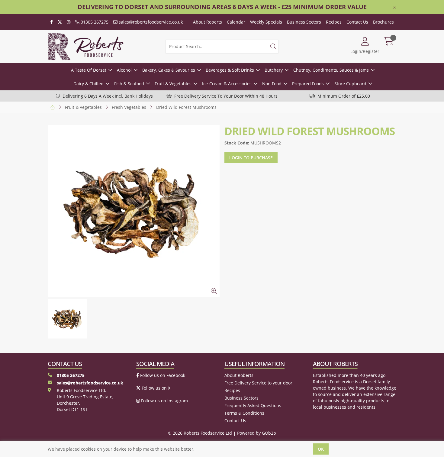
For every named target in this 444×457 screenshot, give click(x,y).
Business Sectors (304, 22)
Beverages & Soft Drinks (230, 70)
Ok (321, 449)
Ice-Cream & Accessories (227, 83)
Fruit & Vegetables (173, 83)
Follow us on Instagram (164, 401)
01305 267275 (93, 22)
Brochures (383, 22)
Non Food (272, 83)
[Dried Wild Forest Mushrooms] (134, 211)
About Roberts (207, 22)
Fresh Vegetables (129, 107)
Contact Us (357, 22)
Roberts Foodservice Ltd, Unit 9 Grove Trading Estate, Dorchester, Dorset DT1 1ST (85, 399)
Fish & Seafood (129, 83)
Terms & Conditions (244, 413)
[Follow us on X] (59, 22)
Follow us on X (155, 388)
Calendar (236, 22)
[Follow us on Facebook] (51, 22)
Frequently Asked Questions (252, 405)
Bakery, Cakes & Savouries (168, 70)
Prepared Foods (308, 83)
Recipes (334, 22)
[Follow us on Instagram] (68, 22)
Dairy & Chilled (88, 83)
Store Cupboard (350, 83)
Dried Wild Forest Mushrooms (186, 107)
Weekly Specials (266, 22)
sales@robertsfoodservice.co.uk (150, 22)
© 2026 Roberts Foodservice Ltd (200, 433)
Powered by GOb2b (256, 433)
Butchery (274, 70)
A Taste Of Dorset (88, 70)
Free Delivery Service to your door (258, 383)
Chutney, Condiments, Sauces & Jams (331, 70)
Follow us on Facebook (162, 375)
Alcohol (124, 70)
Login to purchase (251, 157)
